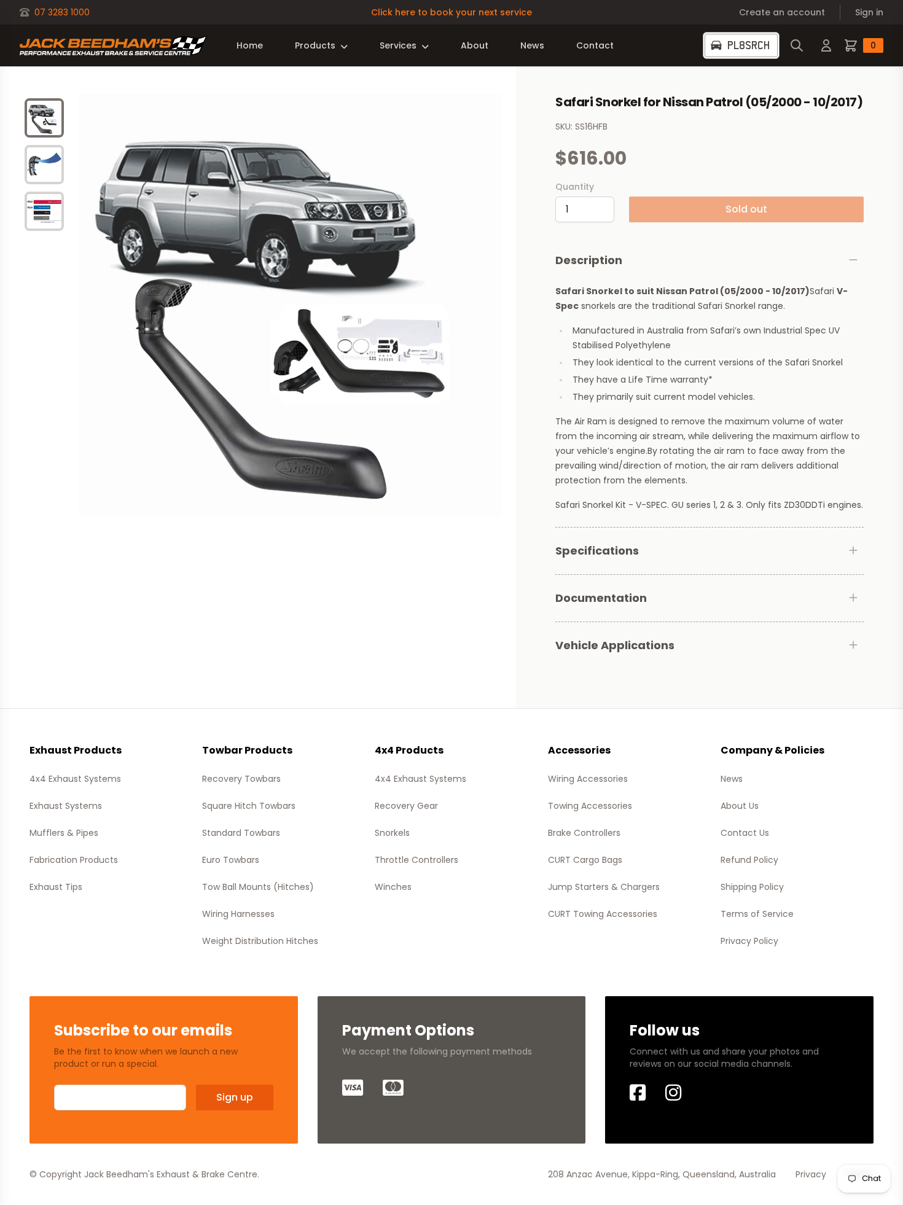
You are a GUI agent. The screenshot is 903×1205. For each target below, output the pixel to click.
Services (398, 45)
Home (250, 45)
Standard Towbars (241, 833)
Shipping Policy (752, 887)
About (474, 45)
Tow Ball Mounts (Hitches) (258, 887)
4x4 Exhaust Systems (75, 779)
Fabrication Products (73, 860)
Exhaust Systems (65, 806)
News (532, 45)
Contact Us (745, 833)
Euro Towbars (230, 860)
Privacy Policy (749, 941)
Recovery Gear (406, 806)
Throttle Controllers (416, 860)
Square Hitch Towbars (248, 806)
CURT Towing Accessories (602, 914)
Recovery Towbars (241, 779)
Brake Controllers (584, 833)
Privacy (811, 1174)
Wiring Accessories (588, 779)
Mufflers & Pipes (63, 833)
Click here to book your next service (451, 12)
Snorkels (392, 833)
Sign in (869, 12)
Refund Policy (749, 860)
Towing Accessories (590, 806)
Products (315, 45)
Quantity (574, 187)
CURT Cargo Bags (585, 860)
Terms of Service (757, 914)
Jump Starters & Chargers (604, 887)
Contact (595, 45)
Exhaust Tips (55, 887)
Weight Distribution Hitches (260, 941)
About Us (740, 806)
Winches (393, 887)
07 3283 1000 (62, 12)
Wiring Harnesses (238, 914)
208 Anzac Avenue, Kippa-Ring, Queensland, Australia (662, 1174)
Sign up (234, 1097)
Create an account (782, 12)
